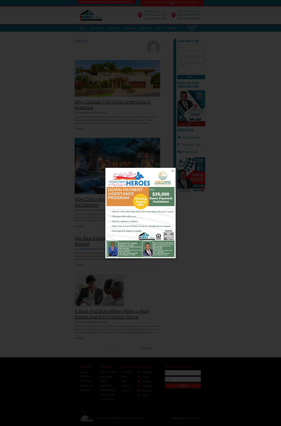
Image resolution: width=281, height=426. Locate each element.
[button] (172, 171)
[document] (140, 213)
